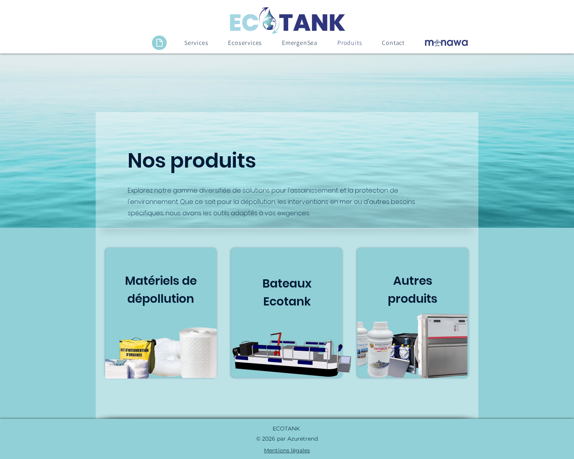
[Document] (159, 43)
